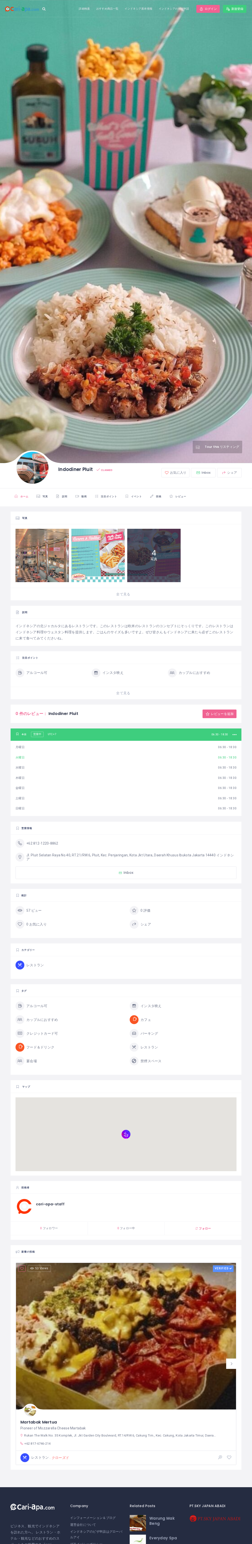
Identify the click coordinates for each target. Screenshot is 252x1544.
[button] (231, 1364)
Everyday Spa (163, 1538)
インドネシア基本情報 (138, 9)
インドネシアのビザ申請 (174, 9)
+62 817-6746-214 (37, 1443)
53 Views (41, 1268)
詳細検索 (84, 9)
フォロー (204, 1228)
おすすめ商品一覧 (107, 9)
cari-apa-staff (50, 1204)
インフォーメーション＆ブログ (93, 1518)
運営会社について (83, 1525)
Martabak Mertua (38, 1422)
